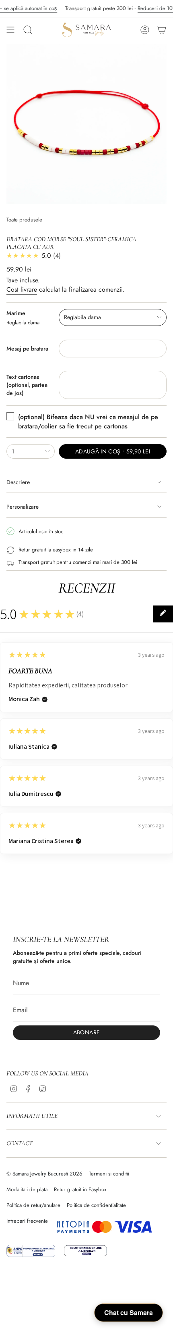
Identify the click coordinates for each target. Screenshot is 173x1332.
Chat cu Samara (128, 1312)
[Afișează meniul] (10, 30)
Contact (19, 1143)
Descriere (18, 482)
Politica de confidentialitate (96, 1205)
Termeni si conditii (109, 1174)
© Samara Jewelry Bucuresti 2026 (44, 1174)
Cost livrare (21, 289)
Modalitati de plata (26, 1189)
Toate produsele (24, 219)
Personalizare (22, 507)
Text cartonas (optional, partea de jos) (26, 385)
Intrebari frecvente (27, 1221)
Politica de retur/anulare (33, 1205)
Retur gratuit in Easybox (80, 1189)
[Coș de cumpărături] (161, 30)
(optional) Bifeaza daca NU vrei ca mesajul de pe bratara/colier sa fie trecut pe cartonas (88, 421)
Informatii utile (32, 1116)
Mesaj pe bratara (27, 348)
